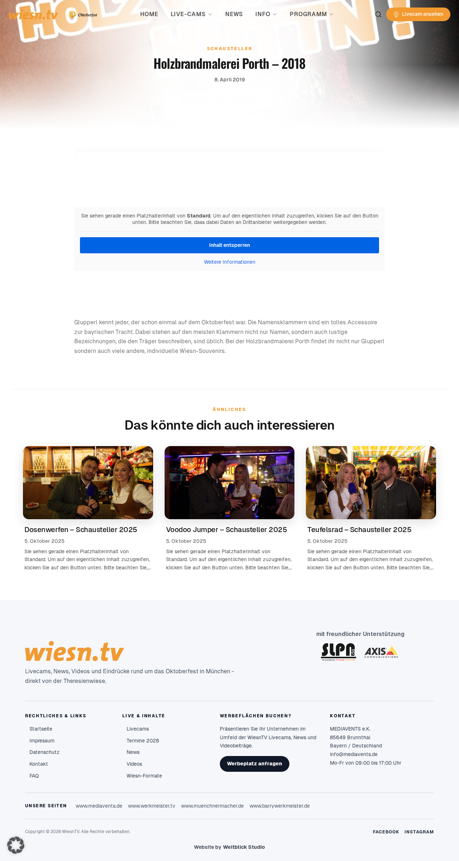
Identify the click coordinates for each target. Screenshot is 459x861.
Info (262, 14)
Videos (134, 764)
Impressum (42, 740)
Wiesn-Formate (144, 776)
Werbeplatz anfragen (254, 763)
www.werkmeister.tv (151, 806)
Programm (308, 14)
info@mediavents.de (354, 754)
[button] (16, 845)
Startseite (40, 729)
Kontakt (38, 764)
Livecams (138, 729)
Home (149, 14)
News (234, 14)
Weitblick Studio (244, 847)
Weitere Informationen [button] (229, 262)
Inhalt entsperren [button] (229, 245)
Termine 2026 (143, 740)
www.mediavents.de (99, 806)
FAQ (34, 776)
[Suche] (378, 14)
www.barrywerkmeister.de (280, 806)
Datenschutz (44, 752)
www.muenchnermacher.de (212, 806)
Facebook (386, 831)
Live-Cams (188, 14)
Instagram (419, 831)
